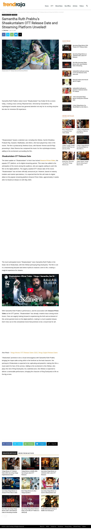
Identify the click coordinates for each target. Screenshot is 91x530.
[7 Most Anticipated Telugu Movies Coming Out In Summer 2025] (66, 99)
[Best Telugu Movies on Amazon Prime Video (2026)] (68, 123)
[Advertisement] (30, 86)
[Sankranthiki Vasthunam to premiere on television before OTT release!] (66, 90)
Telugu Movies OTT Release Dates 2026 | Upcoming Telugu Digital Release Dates (10, 472)
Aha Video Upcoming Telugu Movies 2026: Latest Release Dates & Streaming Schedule (9, 510)
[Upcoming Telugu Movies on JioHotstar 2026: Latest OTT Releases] (50, 463)
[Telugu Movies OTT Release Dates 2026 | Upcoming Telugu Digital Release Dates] (11, 463)
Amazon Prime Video (47, 160)
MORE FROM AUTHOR (26, 453)
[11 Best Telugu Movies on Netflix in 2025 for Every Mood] (83, 123)
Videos (82, 6)
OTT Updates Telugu (12, 12)
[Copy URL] (20, 34)
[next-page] (6, 516)
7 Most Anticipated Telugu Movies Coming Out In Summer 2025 (80, 98)
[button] (87, 6)
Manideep (5, 30)
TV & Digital (14, 14)
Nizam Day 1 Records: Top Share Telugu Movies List (68, 163)
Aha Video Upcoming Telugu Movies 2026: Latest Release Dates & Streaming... (80, 64)
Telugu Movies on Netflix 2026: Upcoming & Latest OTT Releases (29, 472)
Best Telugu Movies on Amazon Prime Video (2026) (67, 131)
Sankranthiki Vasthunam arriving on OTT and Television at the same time (81, 73)
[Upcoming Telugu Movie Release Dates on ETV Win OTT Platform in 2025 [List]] (30, 501)
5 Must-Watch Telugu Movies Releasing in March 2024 (82, 163)
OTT (52, 6)
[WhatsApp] (12, 34)
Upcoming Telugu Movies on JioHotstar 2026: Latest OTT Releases (48, 472)
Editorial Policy (77, 526)
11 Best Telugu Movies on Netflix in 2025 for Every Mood (83, 131)
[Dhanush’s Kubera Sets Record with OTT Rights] (66, 82)
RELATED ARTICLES (9, 453)
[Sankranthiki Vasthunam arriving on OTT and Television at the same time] (66, 73)
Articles (75, 6)
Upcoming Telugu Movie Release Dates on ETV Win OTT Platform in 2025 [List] (30, 510)
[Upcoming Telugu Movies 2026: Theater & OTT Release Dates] (66, 48)
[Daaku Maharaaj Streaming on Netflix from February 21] (50, 501)
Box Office (68, 6)
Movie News (59, 6)
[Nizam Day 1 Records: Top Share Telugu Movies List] (68, 155)
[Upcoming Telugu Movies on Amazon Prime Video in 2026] (11, 483)
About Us (42, 526)
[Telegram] (16, 34)
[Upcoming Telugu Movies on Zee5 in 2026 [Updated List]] (50, 483)
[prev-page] (3, 516)
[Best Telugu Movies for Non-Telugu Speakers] (30, 483)
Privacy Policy (68, 526)
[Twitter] (8, 34)
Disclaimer (60, 526)
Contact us (53, 526)
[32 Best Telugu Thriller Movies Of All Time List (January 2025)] (68, 139)
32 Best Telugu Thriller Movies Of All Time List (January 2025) (68, 147)
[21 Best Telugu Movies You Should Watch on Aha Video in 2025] (66, 108)
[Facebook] (4, 34)
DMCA (47, 526)
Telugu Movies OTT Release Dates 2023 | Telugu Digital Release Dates (34, 352)
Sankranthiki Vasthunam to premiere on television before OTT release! (80, 90)
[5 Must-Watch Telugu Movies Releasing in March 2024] (83, 155)
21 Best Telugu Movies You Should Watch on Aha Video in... (83, 147)
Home (47, 6)
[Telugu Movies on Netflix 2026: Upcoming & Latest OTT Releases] (30, 463)
